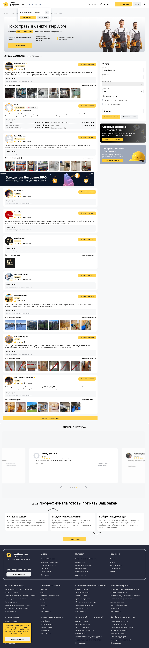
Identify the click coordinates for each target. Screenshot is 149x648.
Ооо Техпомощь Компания (23, 378)
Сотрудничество (115, 568)
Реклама (113, 572)
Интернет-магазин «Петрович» (86, 559)
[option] (73, 465)
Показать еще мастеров (50, 418)
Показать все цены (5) (58, 128)
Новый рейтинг (46, 572)
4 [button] (77, 488)
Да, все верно (28, 17)
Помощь (113, 559)
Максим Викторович (21, 336)
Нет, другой (43, 17)
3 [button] (74, 488)
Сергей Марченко (20, 136)
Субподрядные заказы (48, 565)
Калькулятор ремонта (83, 565)
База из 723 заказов (48, 559)
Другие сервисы (80, 575)
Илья (16, 105)
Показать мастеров (111, 117)
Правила (113, 562)
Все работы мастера (87, 85)
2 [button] (72, 488)
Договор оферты (116, 565)
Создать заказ (20, 45)
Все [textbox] (105, 91)
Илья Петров (18, 191)
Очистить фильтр (129, 117)
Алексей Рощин (19, 63)
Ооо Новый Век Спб (21, 274)
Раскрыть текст (61, 75)
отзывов (29, 69)
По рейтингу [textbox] (108, 111)
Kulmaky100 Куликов (51, 453)
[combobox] (123, 70)
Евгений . (138, 453)
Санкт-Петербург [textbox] (110, 70)
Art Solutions (18, 212)
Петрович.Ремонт (81, 572)
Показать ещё (10, 611)
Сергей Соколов (19, 238)
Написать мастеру (87, 65)
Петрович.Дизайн (81, 568)
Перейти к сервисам (112, 139)
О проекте (44, 568)
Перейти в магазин (112, 161)
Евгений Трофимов (20, 295)
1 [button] (70, 488)
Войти (137, 4)
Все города (45, 575)
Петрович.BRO (80, 562)
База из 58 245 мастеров (49, 562)
